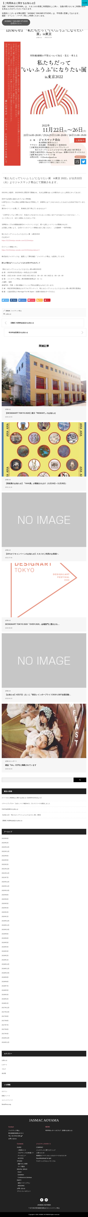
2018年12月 (5, 964)
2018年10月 (5, 973)
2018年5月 (5, 990)
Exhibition (21, 1175)
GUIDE (19, 1147)
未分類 (4, 1073)
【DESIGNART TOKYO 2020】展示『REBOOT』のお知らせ (30, 413)
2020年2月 (5, 912)
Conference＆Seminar (25, 1177)
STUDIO (19, 1161)
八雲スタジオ (40, 1153)
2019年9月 (5, 934)
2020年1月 (5, 916)
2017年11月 (5, 1007)
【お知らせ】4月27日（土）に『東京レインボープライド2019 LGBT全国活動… (38, 695)
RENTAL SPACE (22, 1169)
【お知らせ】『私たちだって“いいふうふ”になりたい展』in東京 (21, 815)
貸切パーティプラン (24, 1183)
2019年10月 (5, 929)
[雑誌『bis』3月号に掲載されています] (44, 731)
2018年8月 (5, 981)
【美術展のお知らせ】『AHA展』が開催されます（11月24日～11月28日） (36, 483)
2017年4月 (5, 1033)
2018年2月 (5, 999)
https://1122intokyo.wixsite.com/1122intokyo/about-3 (20, 250)
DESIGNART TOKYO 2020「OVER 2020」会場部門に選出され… (32, 624)
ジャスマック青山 (16, 311)
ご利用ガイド (22, 1150)
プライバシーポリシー (24, 1191)
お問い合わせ (12, 1138)
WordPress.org (6, 1104)
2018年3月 (5, 994)
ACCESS (20, 1158)
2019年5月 (5, 942)
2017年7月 (5, 1025)
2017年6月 (5, 1029)
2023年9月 (5, 838)
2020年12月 (5, 882)
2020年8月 (5, 895)
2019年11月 (5, 925)
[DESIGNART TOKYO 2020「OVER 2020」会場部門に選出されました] (44, 590)
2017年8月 (5, 1020)
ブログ (4, 1069)
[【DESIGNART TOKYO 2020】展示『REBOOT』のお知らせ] (44, 379)
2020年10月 (5, 890)
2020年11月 (5, 886)
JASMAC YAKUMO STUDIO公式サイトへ (16, 22)
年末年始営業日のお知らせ (10, 809)
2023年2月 (5, 843)
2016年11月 (5, 1042)
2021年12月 (5, 869)
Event (19, 1172)
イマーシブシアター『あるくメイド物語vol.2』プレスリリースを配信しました (26, 803)
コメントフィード (7, 1100)
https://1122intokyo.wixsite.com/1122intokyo (17, 240)
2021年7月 (5, 877)
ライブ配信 (21, 1166)
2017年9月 (5, 1016)
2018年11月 (5, 968)
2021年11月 (5, 873)
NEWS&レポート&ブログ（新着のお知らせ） (59, 1130)
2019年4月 (5, 947)
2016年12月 (5, 1038)
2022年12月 (5, 847)
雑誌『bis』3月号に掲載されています (20, 765)
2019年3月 (5, 951)
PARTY (19, 1180)
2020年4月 (5, 908)
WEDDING (21, 1186)
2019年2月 (5, 955)
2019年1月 (5, 960)
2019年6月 (5, 938)
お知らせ (39, 37)
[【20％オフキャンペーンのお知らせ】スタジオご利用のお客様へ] (44, 520)
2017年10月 (5, 1012)
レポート (14, 761)
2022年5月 (5, 860)
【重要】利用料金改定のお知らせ (12, 820)
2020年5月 (5, 903)
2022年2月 (5, 864)
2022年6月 (5, 856)
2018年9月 (5, 977)
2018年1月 (5, 1003)
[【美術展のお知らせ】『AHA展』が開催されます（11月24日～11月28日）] (44, 449)
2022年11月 (5, 851)
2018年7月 (5, 986)
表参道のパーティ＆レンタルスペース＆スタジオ (51, 1155)
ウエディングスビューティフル (46, 1161)
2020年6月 (5, 899)
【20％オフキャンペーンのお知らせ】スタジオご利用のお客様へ (32, 554)
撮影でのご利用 (22, 1164)
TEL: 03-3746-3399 (14, 1136)
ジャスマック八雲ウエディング (46, 1150)
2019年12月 (5, 921)
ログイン (4, 1091)
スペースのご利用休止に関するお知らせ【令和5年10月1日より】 (22, 798)
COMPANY (39, 1147)
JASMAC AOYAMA (44, 1120)
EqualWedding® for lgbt (43, 1158)
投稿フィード (6, 1096)
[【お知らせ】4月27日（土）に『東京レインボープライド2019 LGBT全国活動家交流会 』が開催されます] (44, 660)
